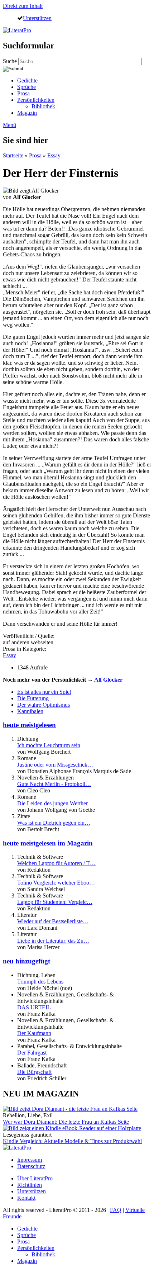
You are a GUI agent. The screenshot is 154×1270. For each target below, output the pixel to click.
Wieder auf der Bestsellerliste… (52, 921)
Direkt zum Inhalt (23, 6)
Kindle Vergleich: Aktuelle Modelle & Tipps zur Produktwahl (72, 1141)
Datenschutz (31, 1166)
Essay (54, 155)
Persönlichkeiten (35, 100)
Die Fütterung (33, 698)
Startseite (13, 155)
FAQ (115, 1210)
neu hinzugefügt (26, 961)
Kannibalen (30, 711)
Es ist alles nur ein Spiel (44, 692)
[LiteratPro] (17, 30)
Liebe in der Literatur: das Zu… (53, 941)
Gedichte (27, 80)
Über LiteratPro (35, 1178)
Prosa (23, 93)
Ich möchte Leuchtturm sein (48, 745)
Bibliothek (43, 106)
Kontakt (26, 1198)
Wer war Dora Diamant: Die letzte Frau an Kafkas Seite (66, 1122)
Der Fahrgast (32, 1052)
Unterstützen (37, 18)
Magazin (27, 113)
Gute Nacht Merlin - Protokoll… (54, 784)
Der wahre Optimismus (43, 705)
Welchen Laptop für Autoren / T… (56, 863)
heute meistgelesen (29, 725)
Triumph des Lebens (40, 981)
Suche (10, 61)
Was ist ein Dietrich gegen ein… (53, 823)
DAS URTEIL (34, 1007)
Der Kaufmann (34, 1033)
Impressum (29, 1160)
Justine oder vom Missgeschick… (55, 765)
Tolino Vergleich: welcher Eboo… (56, 883)
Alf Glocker (108, 680)
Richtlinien (29, 1185)
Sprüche (26, 87)
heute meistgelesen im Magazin (48, 843)
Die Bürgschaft (34, 1072)
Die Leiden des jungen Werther (52, 803)
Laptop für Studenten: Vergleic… (54, 902)
